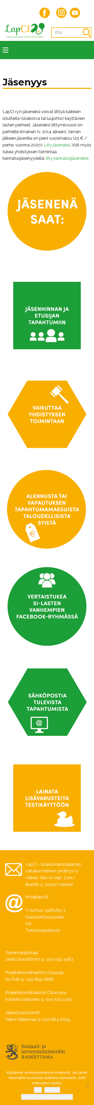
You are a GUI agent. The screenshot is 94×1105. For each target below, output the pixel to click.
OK (38, 1090)
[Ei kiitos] (87, 1085)
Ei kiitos (52, 1090)
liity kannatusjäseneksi (67, 158)
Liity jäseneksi (57, 145)
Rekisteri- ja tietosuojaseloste (47, 1097)
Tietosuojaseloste (42, 930)
